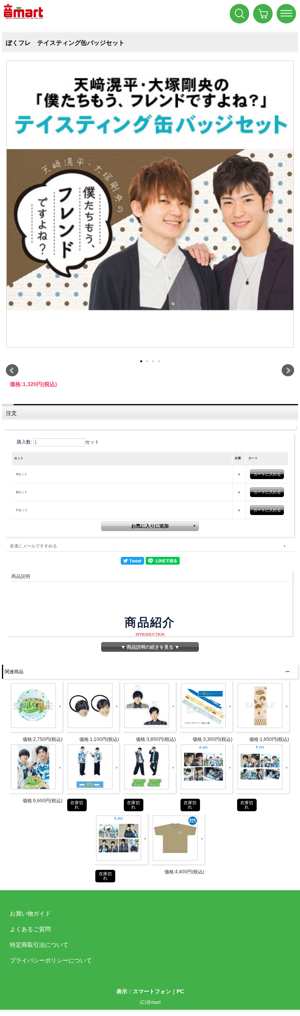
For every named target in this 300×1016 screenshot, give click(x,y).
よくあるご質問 (30, 929)
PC (180, 991)
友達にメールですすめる (33, 546)
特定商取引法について (39, 944)
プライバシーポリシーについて (51, 960)
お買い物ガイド (30, 913)
